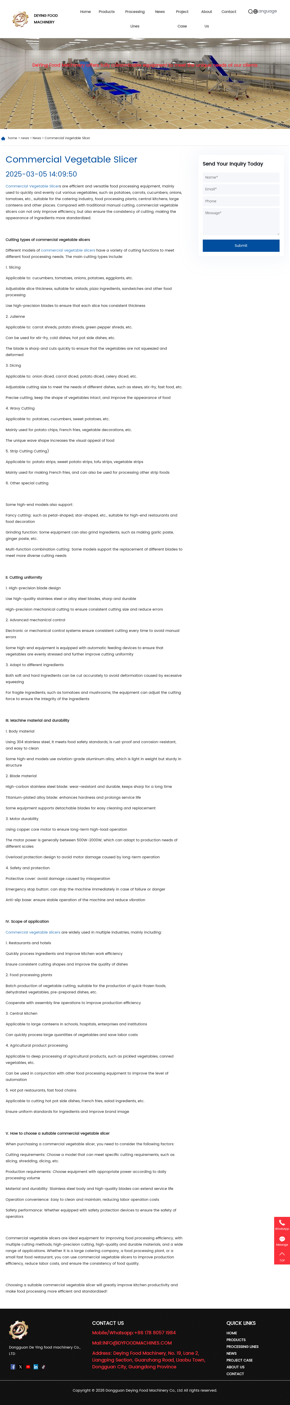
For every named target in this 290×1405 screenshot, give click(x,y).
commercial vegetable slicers (67, 250)
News (160, 12)
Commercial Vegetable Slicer (32, 186)
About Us (206, 19)
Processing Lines (135, 19)
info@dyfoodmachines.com (137, 1343)
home (12, 138)
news (25, 138)
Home (85, 12)
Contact (229, 12)
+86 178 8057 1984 (155, 1333)
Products (107, 12)
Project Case (182, 19)
